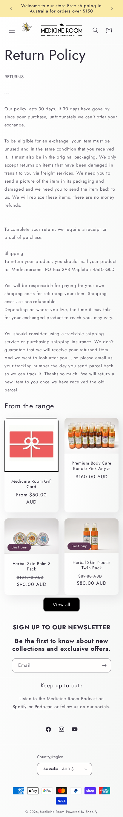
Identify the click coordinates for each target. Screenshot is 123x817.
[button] (12, 30)
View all (61, 604)
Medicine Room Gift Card (31, 484)
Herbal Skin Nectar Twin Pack (91, 564)
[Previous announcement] (11, 8)
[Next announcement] (112, 8)
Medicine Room (52, 811)
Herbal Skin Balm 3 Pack (32, 566)
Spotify (20, 706)
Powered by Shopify (82, 811)
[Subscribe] (104, 665)
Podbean (44, 706)
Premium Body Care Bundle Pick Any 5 (91, 465)
